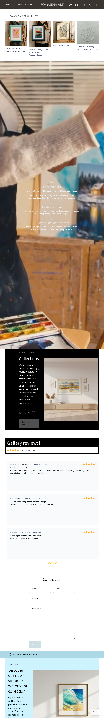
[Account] (90, 5)
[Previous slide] (56, 32)
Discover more (25, 423)
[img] (13, 450)
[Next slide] (72, 32)
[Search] (84, 5)
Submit (34, 644)
